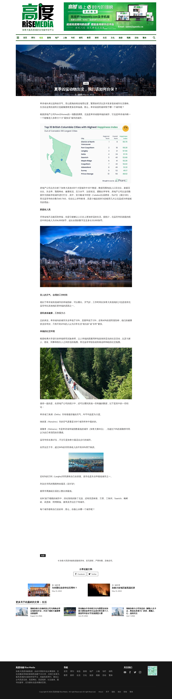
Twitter (94, 574)
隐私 (113, 692)
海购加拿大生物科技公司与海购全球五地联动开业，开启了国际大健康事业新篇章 (45, 610)
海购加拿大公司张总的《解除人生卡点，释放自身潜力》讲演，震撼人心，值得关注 (141, 610)
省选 (41, 37)
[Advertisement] (86, 532)
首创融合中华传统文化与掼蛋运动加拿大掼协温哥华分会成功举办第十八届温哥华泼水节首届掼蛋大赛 (93, 610)
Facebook (81, 574)
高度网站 (32, 679)
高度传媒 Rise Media (60, 692)
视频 (128, 37)
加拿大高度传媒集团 (24, 671)
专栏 (73, 37)
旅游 (121, 37)
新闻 (49, 37)
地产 (57, 37)
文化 (113, 37)
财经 (97, 37)
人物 (65, 37)
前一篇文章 (56, 585)
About (101, 692)
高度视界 (42, 679)
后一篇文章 (116, 585)
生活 (105, 37)
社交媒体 (51, 679)
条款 (119, 692)
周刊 (33, 37)
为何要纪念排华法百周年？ (64, 587)
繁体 (144, 37)
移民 (81, 37)
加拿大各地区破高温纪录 (123, 587)
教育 (89, 37)
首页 (25, 37)
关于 (107, 692)
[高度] (79, 94)
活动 (136, 37)
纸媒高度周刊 (45, 677)
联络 (125, 692)
